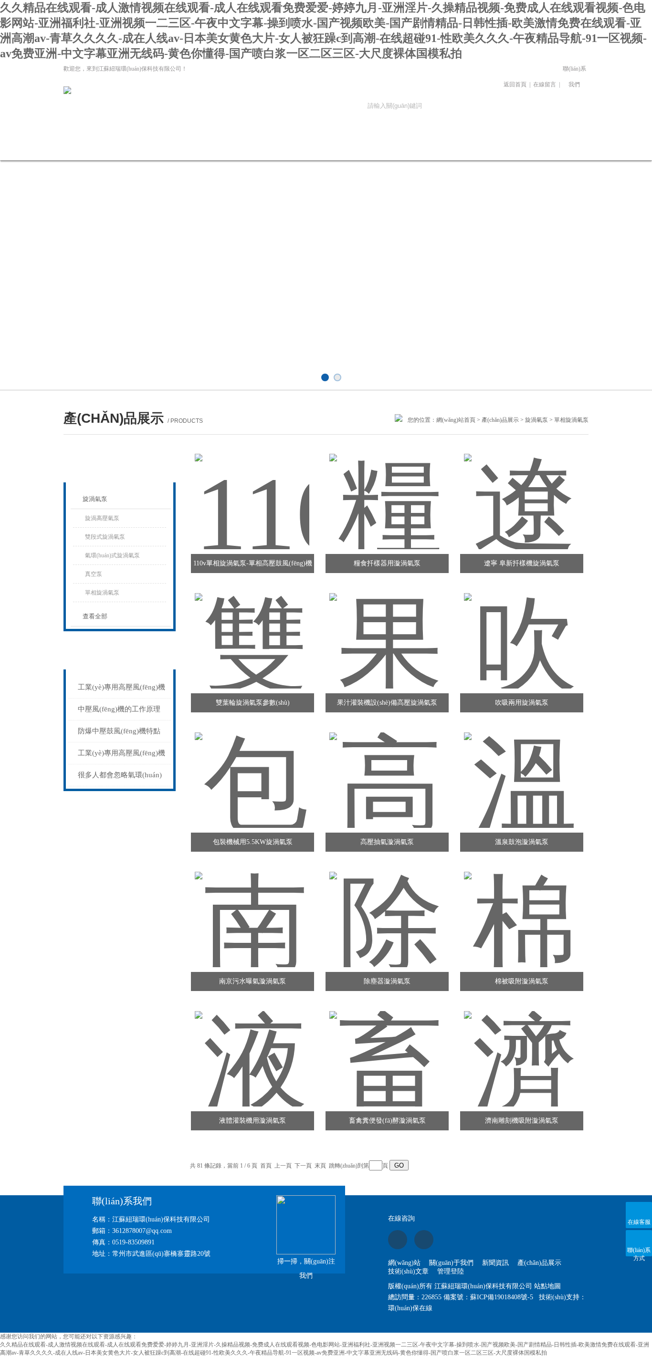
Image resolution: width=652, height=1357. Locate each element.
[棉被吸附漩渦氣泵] (521, 908)
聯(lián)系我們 (574, 76)
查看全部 (95, 616)
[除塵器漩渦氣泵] (386, 908)
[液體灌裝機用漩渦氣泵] (252, 1047)
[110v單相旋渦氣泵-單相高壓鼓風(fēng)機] (252, 490)
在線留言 (544, 84)
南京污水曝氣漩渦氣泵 (252, 981)
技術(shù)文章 (353, 146)
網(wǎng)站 (404, 1262)
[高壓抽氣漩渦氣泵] (386, 768)
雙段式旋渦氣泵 (105, 536)
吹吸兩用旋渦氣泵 (521, 702)
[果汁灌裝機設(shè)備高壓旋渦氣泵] (386, 629)
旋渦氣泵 (536, 420)
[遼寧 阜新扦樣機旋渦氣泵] (521, 490)
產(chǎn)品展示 (289, 146)
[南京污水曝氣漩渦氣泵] (252, 908)
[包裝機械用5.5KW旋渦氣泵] (252, 768)
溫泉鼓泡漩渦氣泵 (521, 842)
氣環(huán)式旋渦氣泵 (112, 555)
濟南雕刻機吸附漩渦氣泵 (521, 1120)
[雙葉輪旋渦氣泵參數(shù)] (252, 629)
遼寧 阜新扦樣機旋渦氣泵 (521, 563)
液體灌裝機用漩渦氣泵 (252, 1120)
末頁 (320, 1165)
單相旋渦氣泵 (102, 592)
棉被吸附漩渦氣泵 (521, 981)
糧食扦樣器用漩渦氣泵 (387, 563)
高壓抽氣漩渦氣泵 (387, 842)
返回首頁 (515, 84)
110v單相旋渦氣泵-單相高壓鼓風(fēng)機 (252, 563)
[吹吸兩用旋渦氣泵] (521, 629)
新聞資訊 (224, 146)
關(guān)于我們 (160, 146)
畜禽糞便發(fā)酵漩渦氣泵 (387, 1120)
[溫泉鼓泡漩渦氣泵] (521, 768)
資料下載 (418, 146)
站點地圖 (547, 1286)
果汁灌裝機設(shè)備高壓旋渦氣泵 (387, 702)
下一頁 (303, 1165)
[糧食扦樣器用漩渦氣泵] (386, 490)
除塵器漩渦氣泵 (387, 981)
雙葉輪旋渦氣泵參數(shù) (253, 702)
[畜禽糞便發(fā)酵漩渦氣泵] (386, 1047)
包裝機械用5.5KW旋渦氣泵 (253, 842)
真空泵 (93, 574)
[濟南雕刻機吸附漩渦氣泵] (521, 1047)
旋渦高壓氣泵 (102, 518)
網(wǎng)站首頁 (96, 146)
